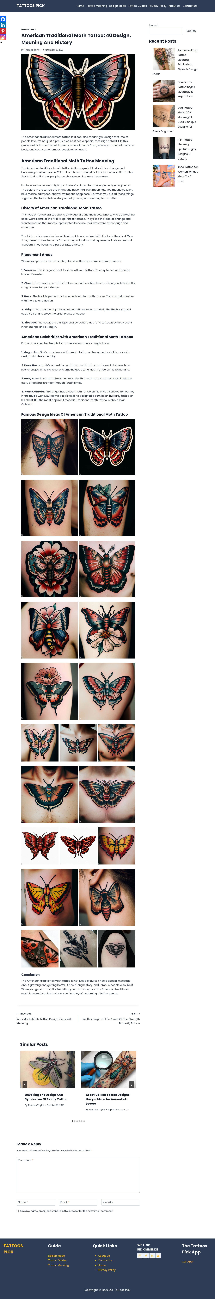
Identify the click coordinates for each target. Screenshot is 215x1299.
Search (153, 25)
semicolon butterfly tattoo (112, 396)
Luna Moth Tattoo (94, 369)
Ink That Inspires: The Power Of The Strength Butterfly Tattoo (111, 1018)
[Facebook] (3, 19)
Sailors (106, 214)
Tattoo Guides (137, 6)
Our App (187, 1261)
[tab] (72, 1121)
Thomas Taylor (32, 49)
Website (108, 1202)
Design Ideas (117, 6)
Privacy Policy (157, 6)
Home (80, 6)
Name (23, 1202)
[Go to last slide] (25, 1084)
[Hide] (1, 42)
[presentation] (47, 1069)
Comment (25, 1160)
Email (64, 1202)
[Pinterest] (3, 31)
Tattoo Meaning (96, 6)
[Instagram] (3, 37)
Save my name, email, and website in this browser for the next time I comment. (66, 1211)
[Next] (131, 1084)
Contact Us (190, 6)
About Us (174, 6)
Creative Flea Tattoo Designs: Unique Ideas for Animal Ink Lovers (108, 1099)
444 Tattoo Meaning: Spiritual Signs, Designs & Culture (187, 149)
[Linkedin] (3, 25)
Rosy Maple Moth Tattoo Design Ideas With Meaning (45, 1018)
